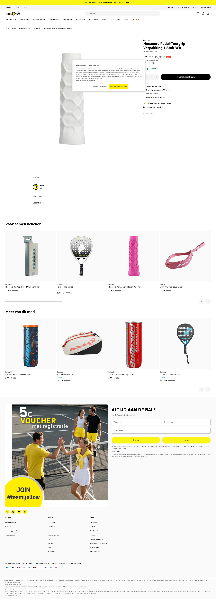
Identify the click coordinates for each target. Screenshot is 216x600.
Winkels (92, 535)
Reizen (126, 19)
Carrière (50, 539)
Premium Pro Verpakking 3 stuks (121, 374)
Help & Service (52, 522)
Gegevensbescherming (83, 80)
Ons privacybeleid (117, 451)
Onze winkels (195, 7)
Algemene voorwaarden (59, 563)
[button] (201, 301)
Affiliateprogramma (53, 535)
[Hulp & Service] (198, 13)
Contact (92, 527)
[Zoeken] (87, 13)
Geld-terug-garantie (11, 531)
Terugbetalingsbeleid (74, 563)
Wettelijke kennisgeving (43, 563)
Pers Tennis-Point (95, 551)
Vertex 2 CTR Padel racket (170, 374)
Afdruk (93, 80)
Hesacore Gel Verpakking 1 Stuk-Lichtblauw (22, 287)
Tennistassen (54, 19)
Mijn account (94, 522)
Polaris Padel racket (65, 287)
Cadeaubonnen (206, 7)
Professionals (115, 19)
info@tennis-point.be (189, 446)
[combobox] (122, 13)
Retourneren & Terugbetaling (98, 543)
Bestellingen (51, 527)
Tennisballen (67, 19)
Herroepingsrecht (10, 522)
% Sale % (136, 19)
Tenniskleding (24, 19)
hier (141, 76)
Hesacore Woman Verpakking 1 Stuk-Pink (124, 287)
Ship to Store (51, 551)
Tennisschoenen (39, 19)
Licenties (8, 527)
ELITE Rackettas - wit (65, 374)
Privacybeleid (30, 563)
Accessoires (93, 19)
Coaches (50, 543)
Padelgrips (37, 28)
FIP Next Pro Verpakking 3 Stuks (18, 374)
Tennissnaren (80, 19)
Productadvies (94, 547)
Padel (14, 28)
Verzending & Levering (96, 539)
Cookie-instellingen (11, 535)
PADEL (26, 7)
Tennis (8, 7)
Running (17, 7)
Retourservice (52, 531)
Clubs (49, 547)
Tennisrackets (10, 19)
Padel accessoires (24, 28)
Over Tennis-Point (95, 531)
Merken (104, 19)
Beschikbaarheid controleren (153, 107)
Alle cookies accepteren (118, 86)
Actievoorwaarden (11, 595)
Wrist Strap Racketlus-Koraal (171, 287)
